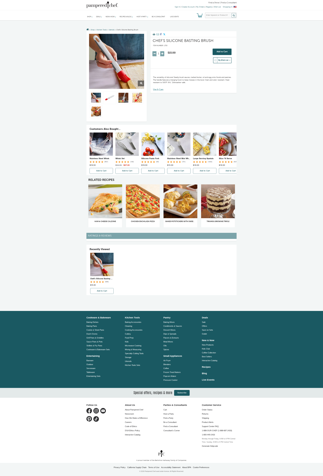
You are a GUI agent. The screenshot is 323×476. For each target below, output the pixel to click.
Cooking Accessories (133, 330)
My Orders (200, 7)
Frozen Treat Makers (172, 372)
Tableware (90, 372)
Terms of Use (153, 467)
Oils (165, 346)
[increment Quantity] (162, 53)
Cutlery (128, 334)
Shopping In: (228, 7)
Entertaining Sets (93, 376)
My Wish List (223, 60)
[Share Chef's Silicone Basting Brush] (161, 34)
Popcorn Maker (169, 376)
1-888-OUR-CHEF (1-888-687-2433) (217, 430)
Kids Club (206, 349)
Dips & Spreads (169, 334)
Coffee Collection (209, 353)
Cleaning (128, 326)
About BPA (186, 467)
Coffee (166, 368)
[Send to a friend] (157, 34)
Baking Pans (91, 326)
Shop (93, 30)
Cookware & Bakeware (98, 317)
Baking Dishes (92, 322)
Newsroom (129, 414)
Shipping (205, 418)
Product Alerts (207, 422)
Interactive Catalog (209, 360)
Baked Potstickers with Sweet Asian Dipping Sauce (189, 221)
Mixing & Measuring (133, 349)
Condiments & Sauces (172, 326)
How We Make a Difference (136, 418)
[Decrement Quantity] (154, 53)
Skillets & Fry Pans (94, 346)
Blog (204, 373)
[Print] (154, 34)
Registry (209, 7)
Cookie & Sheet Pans (95, 330)
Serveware (90, 368)
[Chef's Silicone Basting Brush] (116, 61)
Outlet (204, 334)
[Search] (234, 15)
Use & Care (158, 90)
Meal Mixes (168, 342)
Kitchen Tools (102, 30)
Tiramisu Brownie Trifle (218, 221)
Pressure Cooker (170, 380)
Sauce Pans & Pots (94, 342)
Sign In (177, 7)
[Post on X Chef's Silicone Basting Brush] (164, 34)
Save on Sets (207, 330)
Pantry (166, 317)
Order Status (207, 410)
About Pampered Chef (134, 410)
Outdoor (89, 364)
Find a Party (168, 418)
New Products (208, 345)
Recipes (206, 367)
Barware (89, 360)
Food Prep (129, 338)
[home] (161, 453)
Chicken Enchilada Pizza (143, 221)
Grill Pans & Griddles (95, 338)
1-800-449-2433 (208, 435)
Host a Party (168, 414)
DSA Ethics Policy (132, 430)
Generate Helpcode (210, 446)
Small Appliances (172, 356)
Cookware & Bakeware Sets (98, 349)
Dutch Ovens (91, 334)
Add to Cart (222, 52)
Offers (204, 326)
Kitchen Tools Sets (132, 365)
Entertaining (93, 356)
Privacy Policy (120, 467)
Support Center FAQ (210, 426)
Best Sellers (207, 356)
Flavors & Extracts (171, 338)
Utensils (111, 30)
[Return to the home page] (87, 29)
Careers (128, 422)
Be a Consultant (158, 17)
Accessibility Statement (170, 467)
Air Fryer (167, 360)
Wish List (217, 7)
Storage (128, 357)
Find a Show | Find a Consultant (222, 3)
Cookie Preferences (201, 467)
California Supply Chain (136, 467)
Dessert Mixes (169, 330)
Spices (166, 349)
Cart (165, 410)
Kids (127, 342)
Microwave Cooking (133, 346)
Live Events (174, 17)
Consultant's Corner (171, 430)
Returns (205, 414)
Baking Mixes (169, 322)
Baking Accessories (133, 322)
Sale (204, 322)
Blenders (167, 364)
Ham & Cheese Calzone (105, 221)
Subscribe (182, 393)
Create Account (188, 7)
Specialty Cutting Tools (134, 353)
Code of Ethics (131, 426)
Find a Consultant (170, 426)
